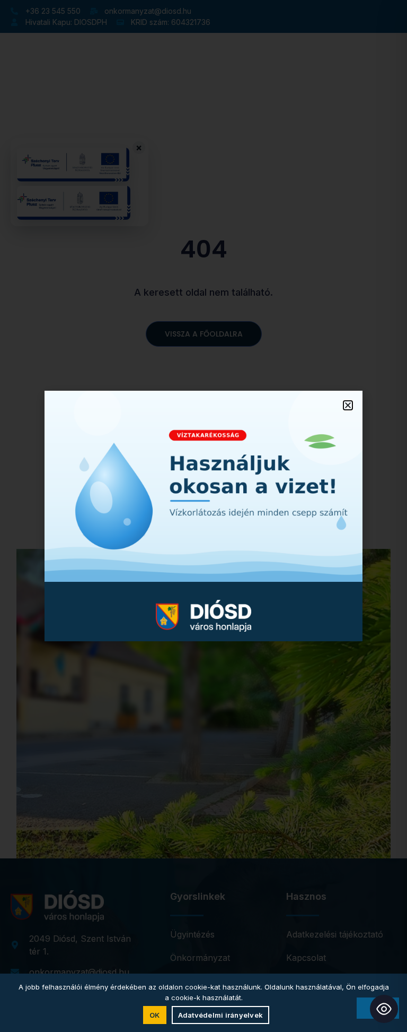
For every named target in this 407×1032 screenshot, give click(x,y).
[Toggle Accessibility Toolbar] (384, 1009)
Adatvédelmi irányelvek (220, 1015)
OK (154, 1015)
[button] (348, 405)
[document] (203, 516)
